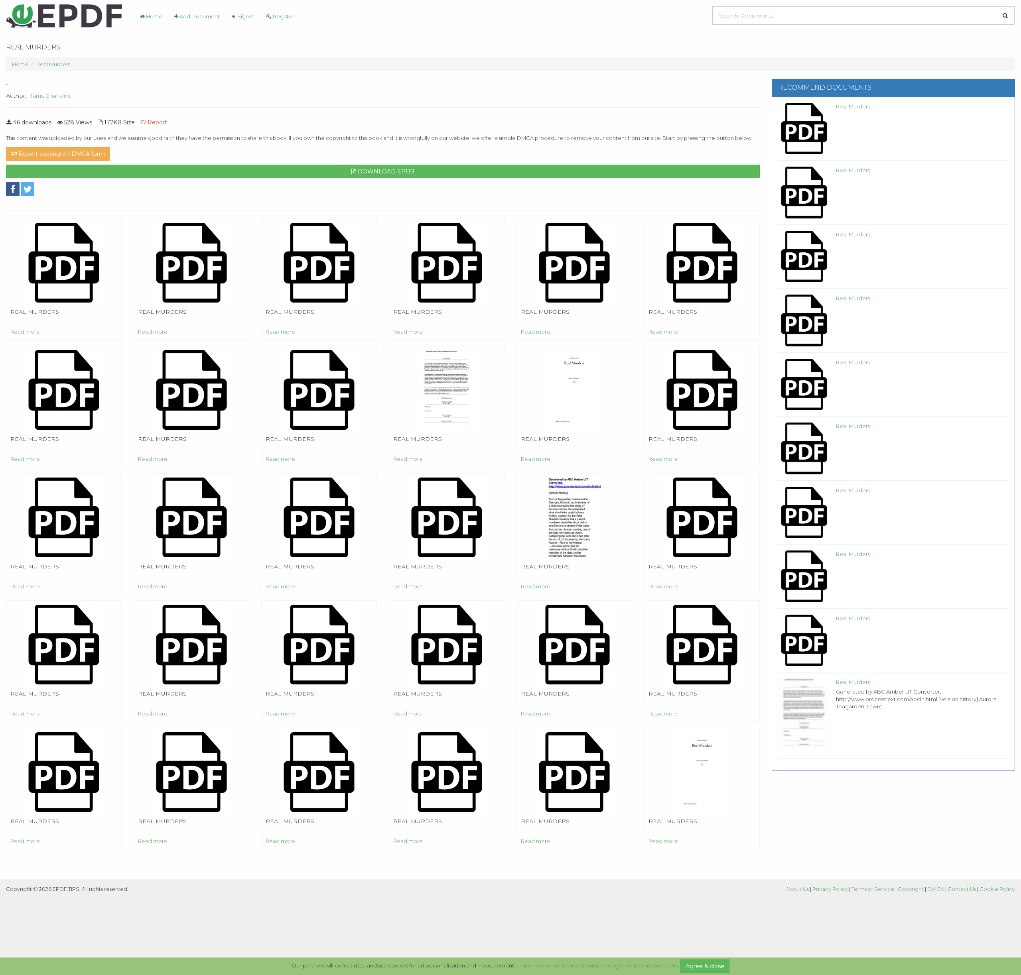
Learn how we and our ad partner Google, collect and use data (597, 965)
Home (153, 16)
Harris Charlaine (49, 95)
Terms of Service (872, 889)
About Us (797, 889)
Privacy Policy (830, 889)
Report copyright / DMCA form (61, 153)
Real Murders (53, 64)
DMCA (935, 889)
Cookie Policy (997, 889)
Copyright (911, 889)
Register (283, 16)
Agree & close (705, 966)
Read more (25, 331)
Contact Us (962, 889)
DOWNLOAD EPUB (385, 171)
